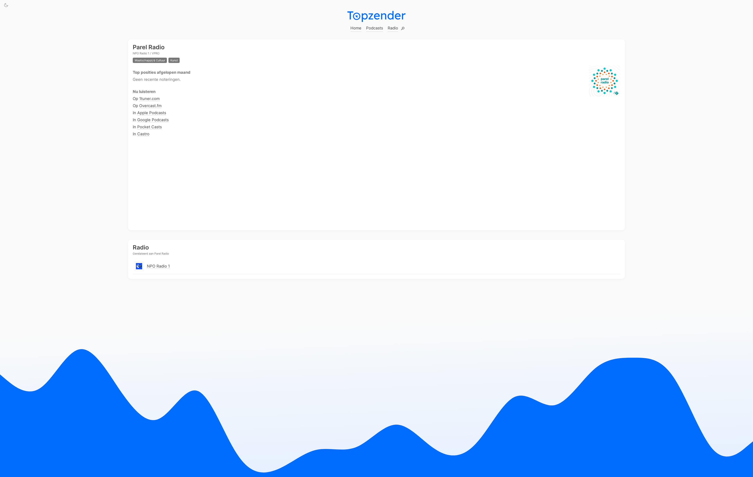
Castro (143, 134)
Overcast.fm (150, 106)
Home (355, 28)
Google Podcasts (153, 120)
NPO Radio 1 (158, 266)
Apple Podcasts (151, 113)
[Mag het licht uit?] (6, 6)
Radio (393, 28)
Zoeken (402, 29)
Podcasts (374, 28)
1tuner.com (149, 98)
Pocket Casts (149, 127)
